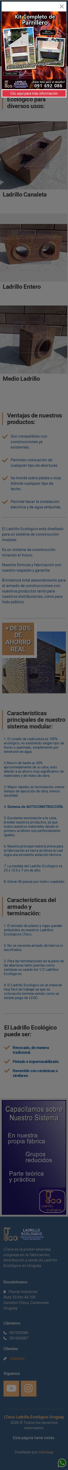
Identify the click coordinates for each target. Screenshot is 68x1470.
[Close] (61, 6)
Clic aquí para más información (34, 93)
